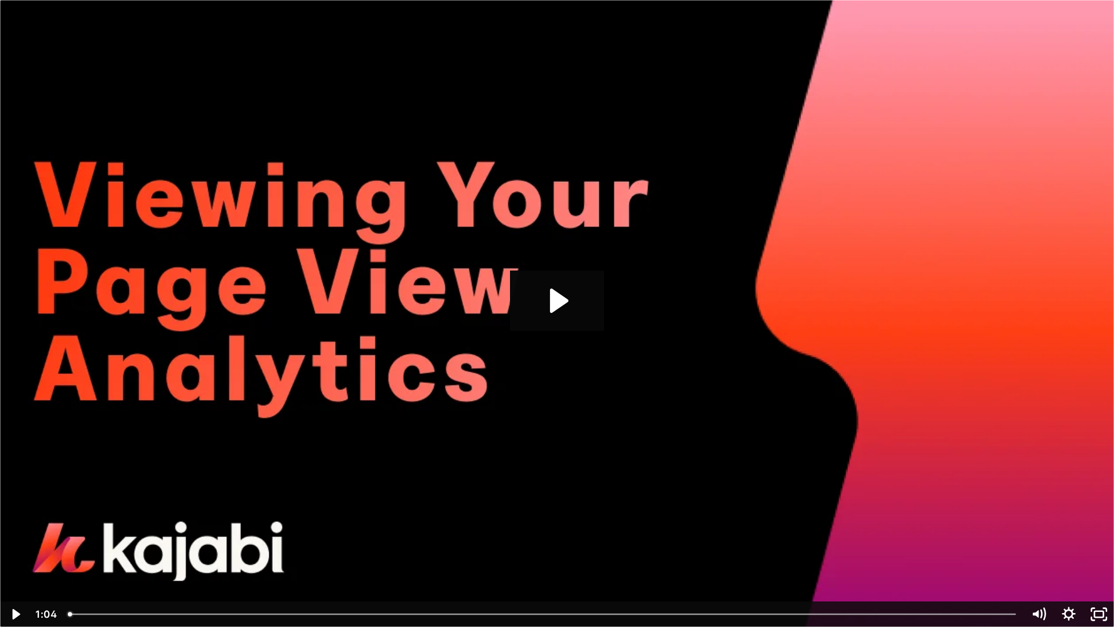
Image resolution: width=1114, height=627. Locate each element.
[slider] (543, 614)
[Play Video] (15, 614)
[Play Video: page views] (557, 301)
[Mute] (1038, 614)
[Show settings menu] (1069, 614)
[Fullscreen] (1099, 614)
